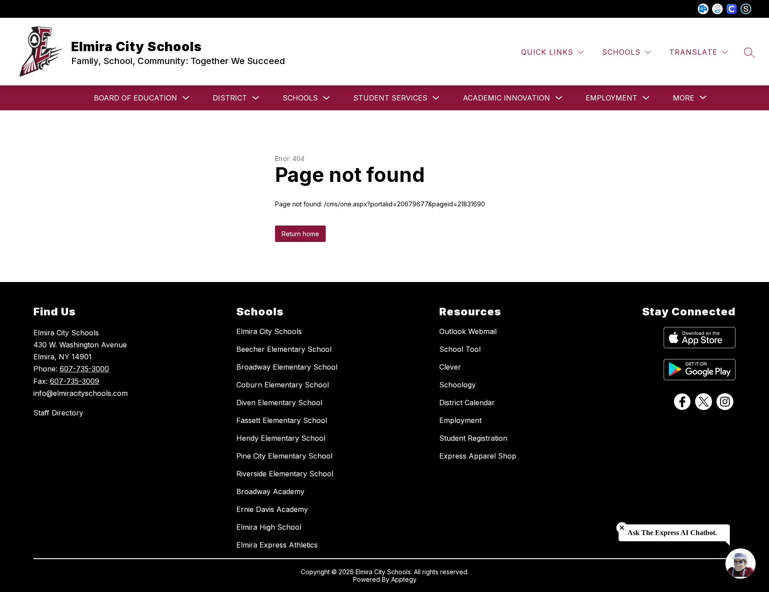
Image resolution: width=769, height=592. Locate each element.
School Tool (460, 349)
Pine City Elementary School (284, 455)
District (230, 97)
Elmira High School (268, 527)
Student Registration (473, 438)
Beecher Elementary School (284, 349)
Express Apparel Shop (477, 455)
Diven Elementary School (279, 402)
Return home (300, 234)
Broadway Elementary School (286, 366)
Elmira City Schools (269, 331)
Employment (611, 97)
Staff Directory (58, 412)
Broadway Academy (270, 491)
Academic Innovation (506, 97)
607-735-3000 (84, 368)
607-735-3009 (74, 381)
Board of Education (135, 97)
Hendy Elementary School (280, 438)
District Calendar (467, 402)
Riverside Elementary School (284, 473)
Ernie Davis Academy (272, 509)
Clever (450, 366)
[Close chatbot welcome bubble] (621, 527)
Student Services (390, 97)
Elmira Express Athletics (277, 544)
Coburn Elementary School (282, 384)
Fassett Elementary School (281, 420)
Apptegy (404, 579)
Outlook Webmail (468, 331)
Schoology (457, 384)
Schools (300, 97)
